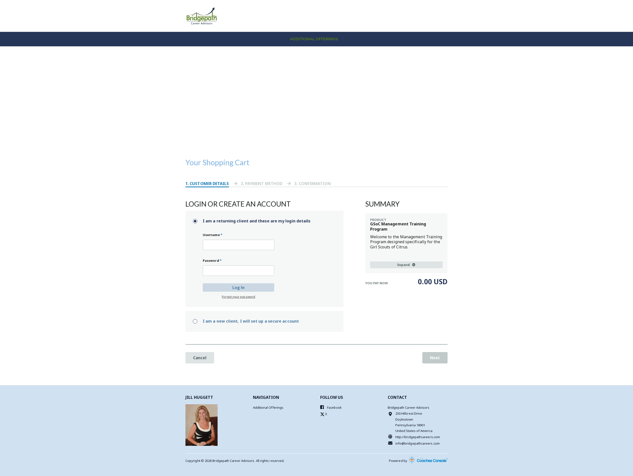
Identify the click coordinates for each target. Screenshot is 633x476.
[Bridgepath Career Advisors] (201, 16)
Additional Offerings (314, 39)
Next (435, 357)
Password (212, 260)
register (436, 7)
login (416, 7)
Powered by (398, 460)
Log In (238, 287)
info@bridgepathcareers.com (417, 443)
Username (212, 235)
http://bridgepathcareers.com (417, 437)
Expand (403, 264)
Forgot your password (238, 296)
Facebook (334, 407)
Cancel (199, 357)
